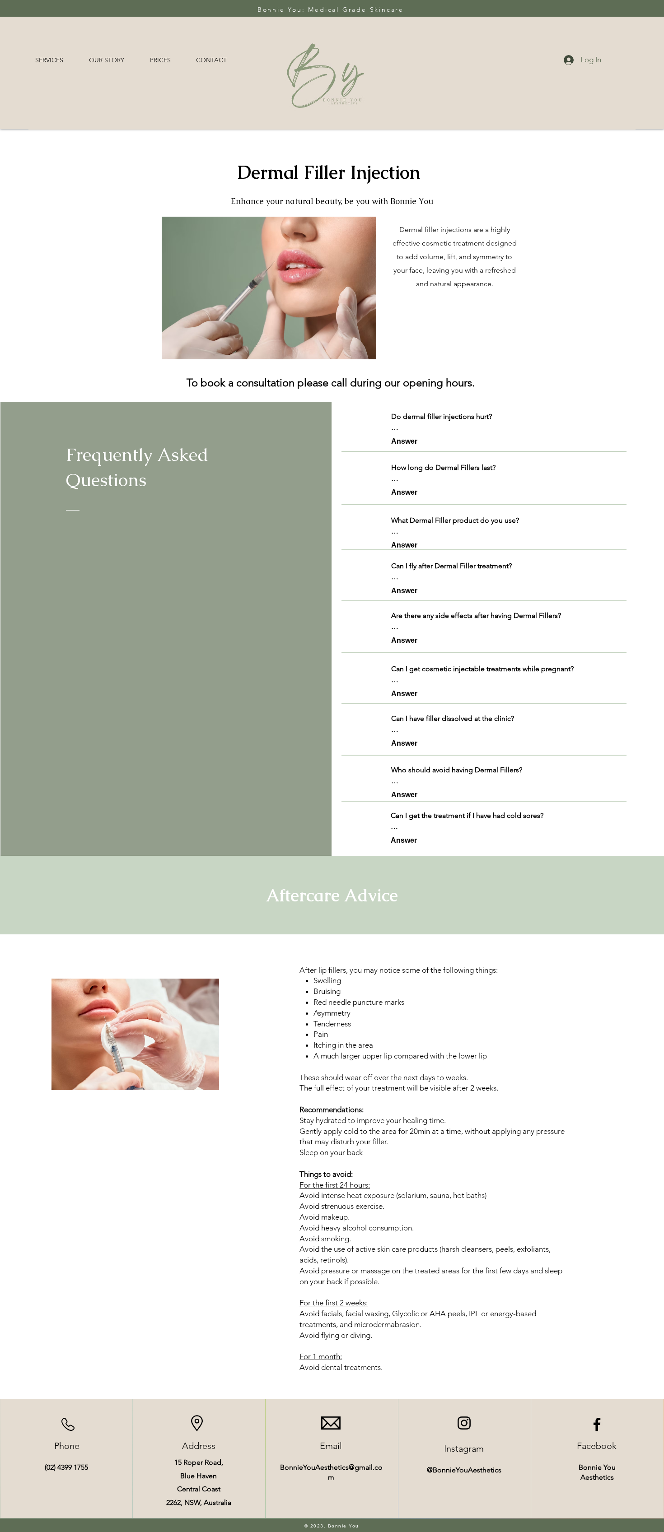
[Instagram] (464, 1423)
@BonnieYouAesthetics (464, 1470)
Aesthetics (597, 1477)
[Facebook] (597, 1424)
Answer (404, 441)
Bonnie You (597, 1467)
